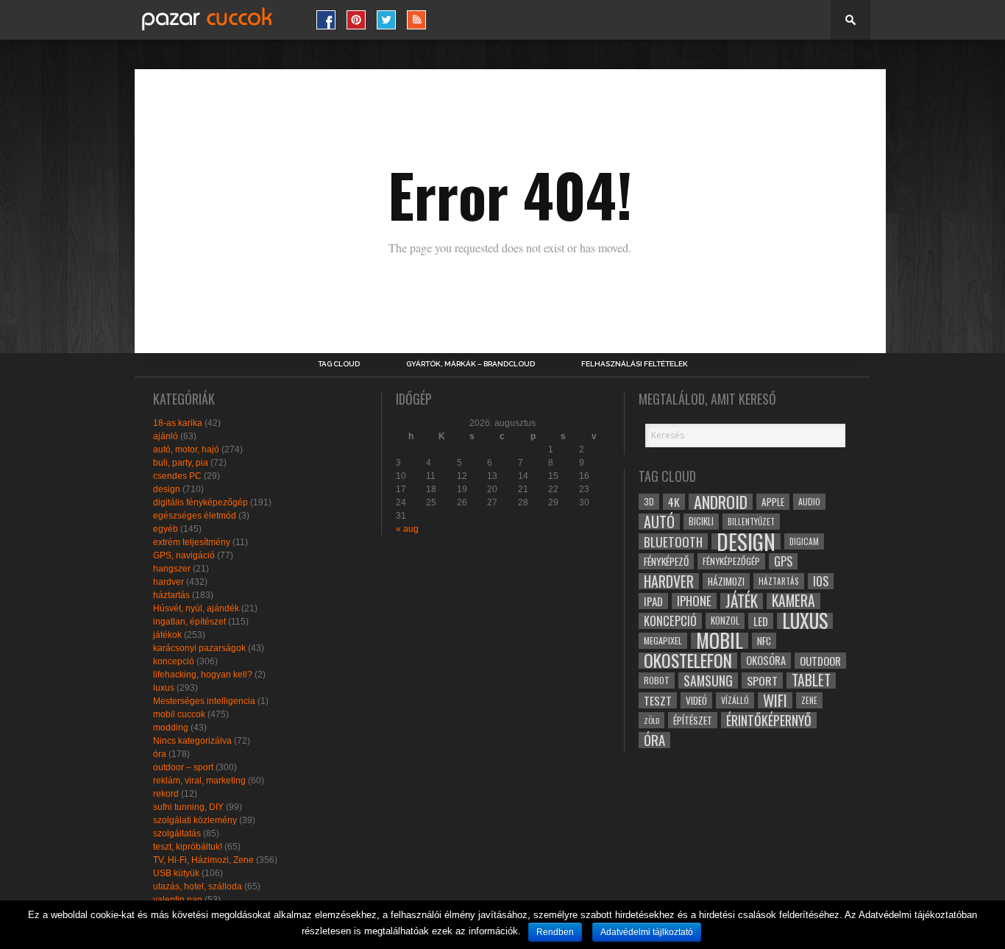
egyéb (165, 529)
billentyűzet (751, 521)
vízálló (735, 700)
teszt (658, 700)
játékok (167, 635)
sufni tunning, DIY (188, 807)
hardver (168, 582)
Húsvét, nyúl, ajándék (196, 608)
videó (696, 700)
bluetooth (673, 541)
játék (741, 601)
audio (809, 501)
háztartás (171, 595)
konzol (725, 621)
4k (674, 502)
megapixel (663, 640)
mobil (719, 641)
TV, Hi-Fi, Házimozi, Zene (203, 860)
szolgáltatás (177, 833)
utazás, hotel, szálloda (197, 886)
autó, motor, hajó (186, 449)
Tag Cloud (339, 364)
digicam (804, 541)
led (760, 621)
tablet (811, 680)
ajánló (165, 436)
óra (159, 754)
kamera (793, 601)
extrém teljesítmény (191, 542)
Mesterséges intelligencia (204, 701)
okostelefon (688, 661)
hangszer (172, 569)
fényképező (666, 561)
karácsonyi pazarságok (199, 648)
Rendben (555, 932)
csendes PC (177, 476)
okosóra (766, 660)
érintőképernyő (769, 720)
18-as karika (177, 423)
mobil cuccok (179, 714)
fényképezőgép (731, 561)
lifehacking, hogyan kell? (202, 674)
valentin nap (177, 900)
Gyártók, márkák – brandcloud (470, 364)
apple (772, 501)
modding (170, 727)
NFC (764, 640)
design (166, 489)
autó (659, 521)
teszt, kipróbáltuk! (187, 847)
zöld (651, 720)
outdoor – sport (183, 767)
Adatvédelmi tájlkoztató (646, 932)
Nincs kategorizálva (192, 741)
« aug (407, 529)
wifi (775, 700)
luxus (163, 688)
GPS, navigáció (184, 555)
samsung (708, 680)
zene (809, 700)
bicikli (701, 521)
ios (820, 581)
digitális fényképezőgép (200, 502)
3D (649, 501)
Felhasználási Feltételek (634, 364)
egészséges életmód (194, 516)
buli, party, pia (180, 463)
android (720, 502)
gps (783, 561)
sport (762, 680)
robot (657, 680)
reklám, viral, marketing (199, 780)
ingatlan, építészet (189, 621)
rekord (166, 794)
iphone (694, 601)
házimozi (726, 581)
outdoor (820, 661)
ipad (653, 601)
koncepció (173, 661)
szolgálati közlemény (195, 820)
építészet (692, 720)
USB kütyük (176, 873)
